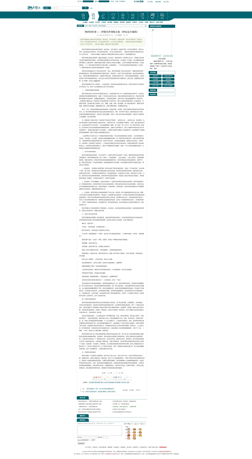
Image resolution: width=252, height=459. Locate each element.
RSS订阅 (166, 1)
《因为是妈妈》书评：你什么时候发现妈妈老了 (100, 388)
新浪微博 (140, 1)
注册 (116, 1)
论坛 (162, 18)
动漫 (113, 18)
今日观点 (141, 22)
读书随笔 (155, 79)
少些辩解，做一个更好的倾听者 (120, 404)
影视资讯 (128, 22)
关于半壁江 (88, 447)
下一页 (121, 373)
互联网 (146, 22)
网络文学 (152, 22)
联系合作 (95, 447)
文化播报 (85, 22)
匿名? (93, 440)
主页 (83, 18)
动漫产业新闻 (159, 22)
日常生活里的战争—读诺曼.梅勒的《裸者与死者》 (101, 391)
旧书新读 (168, 82)
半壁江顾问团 (102, 447)
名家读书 (134, 22)
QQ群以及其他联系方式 (165, 451)
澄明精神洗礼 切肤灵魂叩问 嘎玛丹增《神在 (89, 404)
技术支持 (129, 447)
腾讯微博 (142, 1)
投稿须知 (116, 447)
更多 (128, 382)
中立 (131, 424)
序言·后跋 (155, 85)
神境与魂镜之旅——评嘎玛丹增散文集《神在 (90, 401)
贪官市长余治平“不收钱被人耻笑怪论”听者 (89, 412)
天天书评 (97, 22)
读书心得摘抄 (102, 25)
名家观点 (168, 79)
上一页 (110, 373)
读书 (132, 18)
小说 (142, 18)
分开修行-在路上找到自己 (119, 409)
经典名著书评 (168, 76)
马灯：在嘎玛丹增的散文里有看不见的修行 (89, 409)
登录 (112, 1)
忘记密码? (122, 1)
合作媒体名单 (143, 447)
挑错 (132, 390)
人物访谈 (103, 22)
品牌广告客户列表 (153, 447)
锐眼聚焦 (116, 22)
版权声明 (135, 447)
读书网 (108, 451)
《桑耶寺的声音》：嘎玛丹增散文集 (87, 406)
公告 (91, 8)
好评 (138, 424)
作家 (152, 18)
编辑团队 (110, 447)
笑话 (122, 18)
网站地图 (158, 1)
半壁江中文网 (97, 451)
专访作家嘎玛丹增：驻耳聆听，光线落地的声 (124, 401)
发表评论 (81, 443)
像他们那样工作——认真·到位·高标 (162, 56)
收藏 (126, 390)
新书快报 (122, 22)
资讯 (93, 18)
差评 (144, 424)
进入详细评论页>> (141, 416)
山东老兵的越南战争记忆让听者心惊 (121, 412)
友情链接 (122, 447)
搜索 (85, 8)
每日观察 (109, 22)
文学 (103, 18)
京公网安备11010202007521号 (112, 454)
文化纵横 (91, 22)
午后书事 (155, 82)
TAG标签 (150, 1)
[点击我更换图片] (83, 440)
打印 (138, 390)
